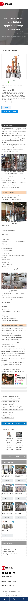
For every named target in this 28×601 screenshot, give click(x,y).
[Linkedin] (6, 573)
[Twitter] (3, 573)
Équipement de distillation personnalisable (12, 409)
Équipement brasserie (17, 595)
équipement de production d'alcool (10, 401)
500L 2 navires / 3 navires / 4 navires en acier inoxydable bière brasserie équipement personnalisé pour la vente (7, 512)
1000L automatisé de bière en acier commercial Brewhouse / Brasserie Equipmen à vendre (20, 512)
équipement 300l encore (18, 398)
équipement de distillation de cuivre (10, 396)
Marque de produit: (7, 120)
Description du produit (8, 125)
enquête (6, 108)
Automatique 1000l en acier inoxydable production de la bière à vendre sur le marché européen (7, 494)
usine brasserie (6, 398)
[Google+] (10, 573)
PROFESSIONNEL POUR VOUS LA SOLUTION (14, 423)
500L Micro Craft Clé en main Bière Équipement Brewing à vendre (7, 475)
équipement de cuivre (7, 404)
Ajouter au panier (11, 111)
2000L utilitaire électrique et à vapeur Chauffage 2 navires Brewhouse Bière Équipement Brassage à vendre (20, 494)
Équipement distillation (7, 412)
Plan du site (8, 595)
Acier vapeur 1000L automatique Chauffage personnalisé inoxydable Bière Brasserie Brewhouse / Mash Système (20, 475)
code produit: (6, 122)
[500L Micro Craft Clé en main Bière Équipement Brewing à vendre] (7, 471)
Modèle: (4, 118)
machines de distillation (8, 417)
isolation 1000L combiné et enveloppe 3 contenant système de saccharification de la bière (7, 531)
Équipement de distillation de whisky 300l (12, 407)
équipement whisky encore (8, 415)
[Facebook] (14, 573)
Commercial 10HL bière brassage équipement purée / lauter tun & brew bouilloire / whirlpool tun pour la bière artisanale (19, 446)
